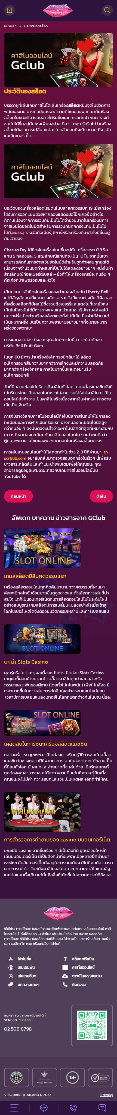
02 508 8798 (18, 1028)
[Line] (44, 1107)
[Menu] (14, 1107)
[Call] (73, 1107)
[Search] (107, 10)
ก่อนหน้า (18, 496)
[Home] (58, 10)
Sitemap (106, 1095)
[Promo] (9, 10)
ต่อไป (101, 496)
